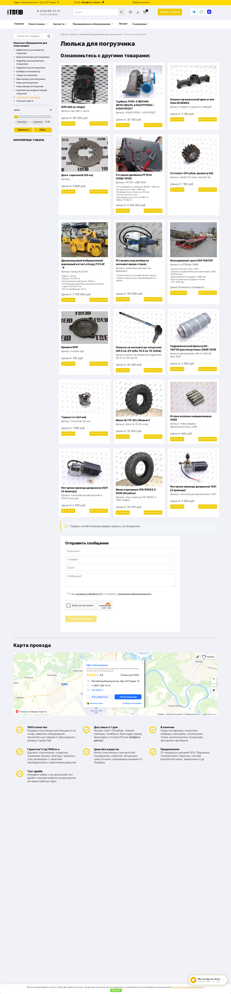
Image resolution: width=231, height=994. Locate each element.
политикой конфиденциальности (134, 594)
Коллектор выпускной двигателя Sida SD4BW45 (192, 101)
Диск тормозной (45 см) (77, 175)
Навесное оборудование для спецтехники (100, 34)
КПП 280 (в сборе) (73, 107)
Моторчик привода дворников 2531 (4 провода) (84, 489)
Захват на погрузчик (26, 75)
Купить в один (98, 123)
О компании (139, 24)
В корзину (69, 123)
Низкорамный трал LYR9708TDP (191, 260)
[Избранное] (130, 12)
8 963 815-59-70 (50, 13)
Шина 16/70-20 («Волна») (133, 420)
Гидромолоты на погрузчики (30, 68)
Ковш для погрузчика (27, 82)
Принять (116, 990)
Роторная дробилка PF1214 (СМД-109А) (134, 177)
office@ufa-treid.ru (91, 2)
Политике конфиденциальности (188, 987)
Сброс (42, 130)
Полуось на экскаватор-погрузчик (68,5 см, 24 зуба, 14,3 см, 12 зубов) (139, 349)
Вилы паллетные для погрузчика (33, 57)
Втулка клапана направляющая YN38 (191, 418)
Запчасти (59, 24)
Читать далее (180, 293)
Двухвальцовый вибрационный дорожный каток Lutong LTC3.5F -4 (83, 264)
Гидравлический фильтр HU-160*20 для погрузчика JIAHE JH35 (193, 348)
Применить (23, 130)
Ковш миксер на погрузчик (29, 86)
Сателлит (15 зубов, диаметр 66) (191, 173)
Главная (19, 23)
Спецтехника (36, 24)
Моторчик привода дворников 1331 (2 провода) (193, 488)
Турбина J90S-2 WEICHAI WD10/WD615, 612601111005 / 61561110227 (135, 105)
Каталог (73, 34)
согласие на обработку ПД (89, 594)
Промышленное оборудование (91, 24)
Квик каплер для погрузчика (30, 79)
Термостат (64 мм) (73, 417)
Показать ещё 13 (24, 101)
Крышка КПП (69, 347)
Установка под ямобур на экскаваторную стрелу (132, 262)
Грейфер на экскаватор (28, 71)
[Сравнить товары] (137, 12)
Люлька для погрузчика (28, 97)
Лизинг (123, 23)
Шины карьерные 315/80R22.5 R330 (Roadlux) (136, 491)
